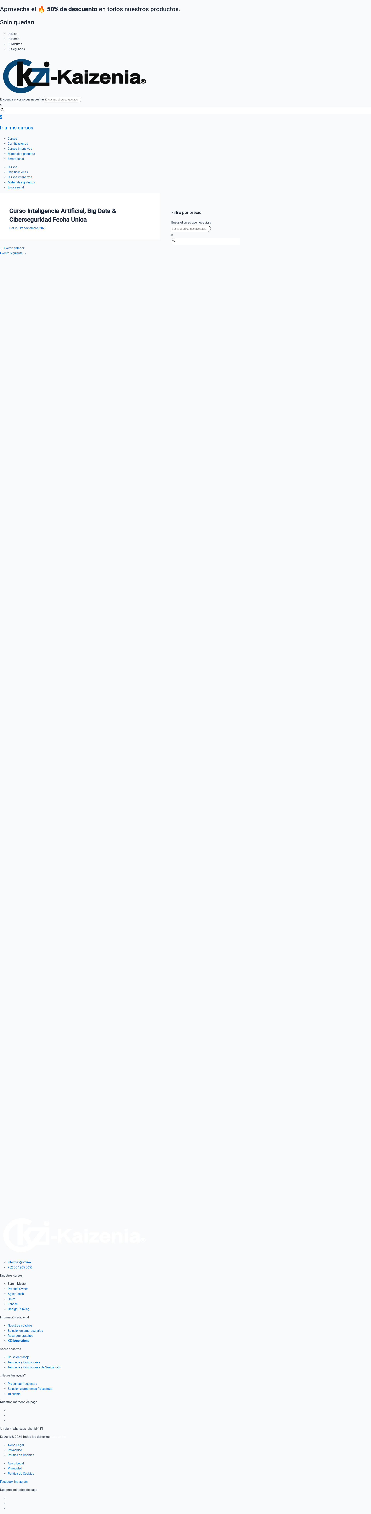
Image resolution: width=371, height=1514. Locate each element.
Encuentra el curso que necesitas (22, 99)
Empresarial (16, 159)
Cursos (12, 138)
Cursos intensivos (20, 148)
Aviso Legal (16, 1445)
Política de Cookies (21, 1455)
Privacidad (15, 1450)
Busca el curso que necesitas (191, 222)
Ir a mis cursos (16, 128)
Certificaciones (18, 143)
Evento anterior (12, 248)
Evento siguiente (13, 253)
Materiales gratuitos (21, 154)
